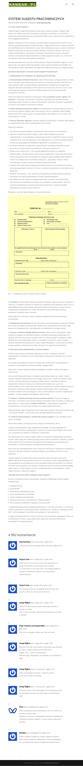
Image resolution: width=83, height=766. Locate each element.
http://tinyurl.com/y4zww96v (32, 626)
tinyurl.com (24, 559)
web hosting (24, 542)
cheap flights (24, 602)
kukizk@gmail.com (52, 763)
